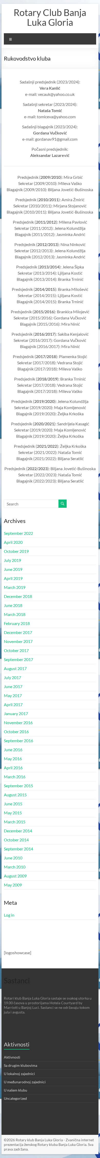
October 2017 (16, 650)
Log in (9, 914)
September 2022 (18, 533)
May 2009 (13, 884)
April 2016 (13, 767)
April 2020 (13, 542)
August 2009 (15, 875)
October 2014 (16, 839)
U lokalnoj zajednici (19, 1073)
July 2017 (12, 677)
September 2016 (18, 740)
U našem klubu (15, 1090)
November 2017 (18, 641)
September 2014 (18, 848)
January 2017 (16, 713)
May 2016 (13, 758)
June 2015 (13, 803)
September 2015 (18, 785)
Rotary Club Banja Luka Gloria (50, 17)
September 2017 (18, 659)
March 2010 (14, 866)
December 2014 (18, 830)
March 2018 (14, 614)
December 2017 (18, 632)
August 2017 (15, 668)
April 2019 (13, 578)
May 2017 (13, 695)
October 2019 (16, 551)
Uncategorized (15, 1098)
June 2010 (13, 857)
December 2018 (18, 596)
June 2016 (13, 749)
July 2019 (12, 560)
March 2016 (14, 776)
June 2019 (13, 569)
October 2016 (16, 731)
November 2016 (18, 722)
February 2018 (17, 623)
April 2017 (13, 704)
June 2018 (13, 605)
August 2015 (15, 794)
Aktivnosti (12, 1057)
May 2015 (13, 812)
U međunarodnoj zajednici (25, 1082)
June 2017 (13, 686)
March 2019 (14, 587)
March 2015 (14, 821)
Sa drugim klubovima (20, 1065)
